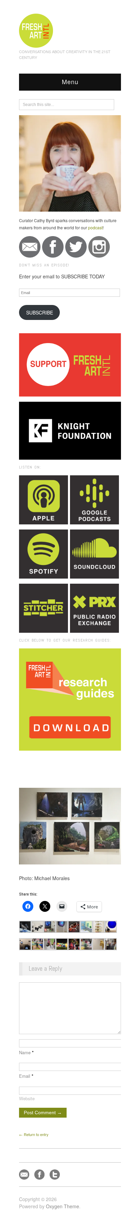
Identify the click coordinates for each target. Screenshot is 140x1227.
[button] (25, 927)
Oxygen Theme (62, 1206)
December (81, 760)
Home (45, 760)
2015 (61, 760)
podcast (95, 227)
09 (99, 760)
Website (27, 1098)
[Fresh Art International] (36, 29)
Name (26, 1052)
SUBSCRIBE (39, 312)
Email (26, 1076)
